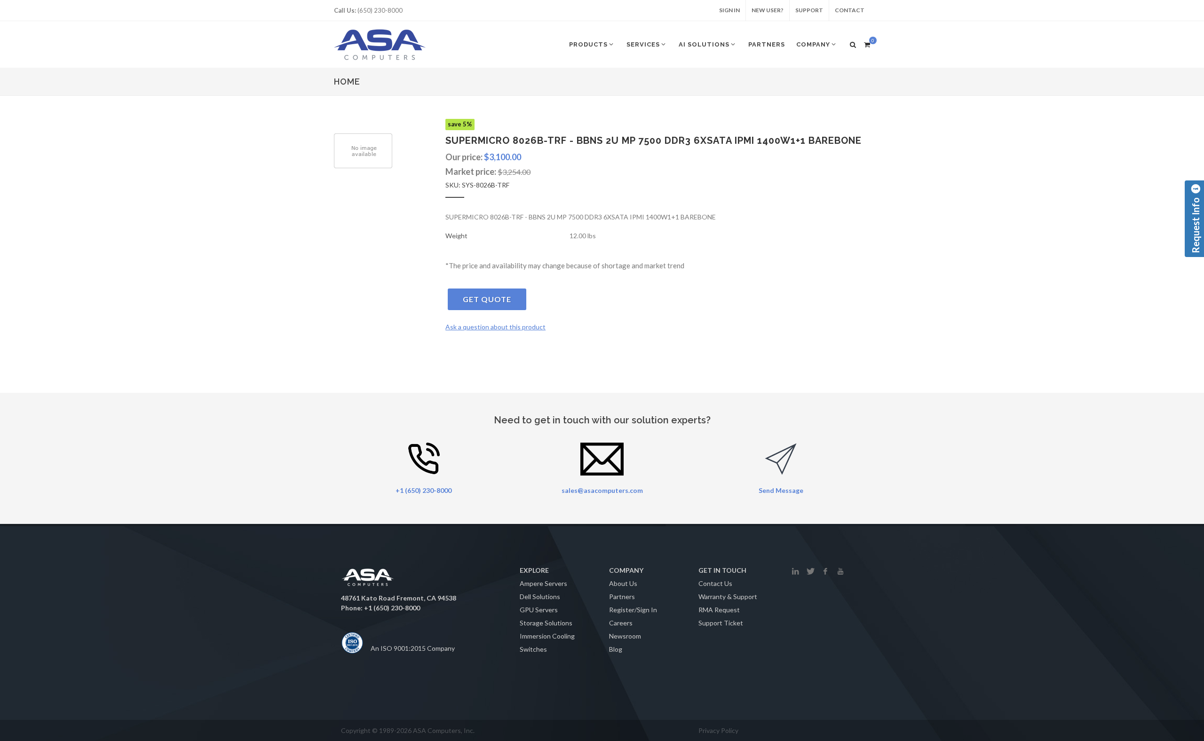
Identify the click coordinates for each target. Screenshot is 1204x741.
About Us (623, 583)
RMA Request (719, 610)
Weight (456, 236)
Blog (615, 649)
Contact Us (715, 583)
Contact (849, 10)
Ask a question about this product (495, 327)
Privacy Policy (718, 730)
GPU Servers (539, 610)
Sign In (729, 10)
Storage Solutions (546, 623)
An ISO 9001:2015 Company (413, 648)
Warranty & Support (727, 597)
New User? (768, 10)
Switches (533, 649)
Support (809, 10)
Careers (621, 623)
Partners (622, 597)
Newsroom (625, 636)
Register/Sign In (633, 610)
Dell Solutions (540, 597)
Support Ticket (720, 623)
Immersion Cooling (547, 636)
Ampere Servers (543, 583)
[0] (866, 43)
